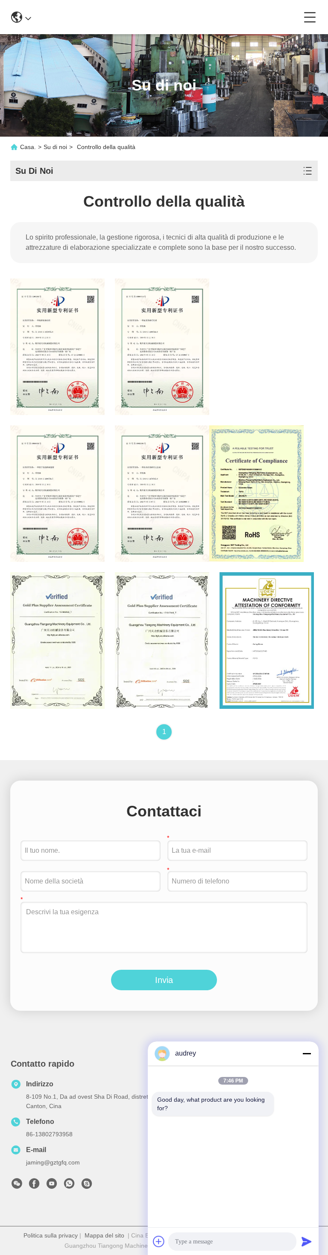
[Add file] (159, 1241)
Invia (164, 980)
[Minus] (307, 1053)
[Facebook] (34, 1185)
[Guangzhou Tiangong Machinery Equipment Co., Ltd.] (167, 17)
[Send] (306, 1241)
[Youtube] (52, 1185)
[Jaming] (87, 1185)
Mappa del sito (104, 1235)
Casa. (28, 146)
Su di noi (55, 146)
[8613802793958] (69, 1185)
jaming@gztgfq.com (53, 1162)
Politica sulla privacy (50, 1235)
